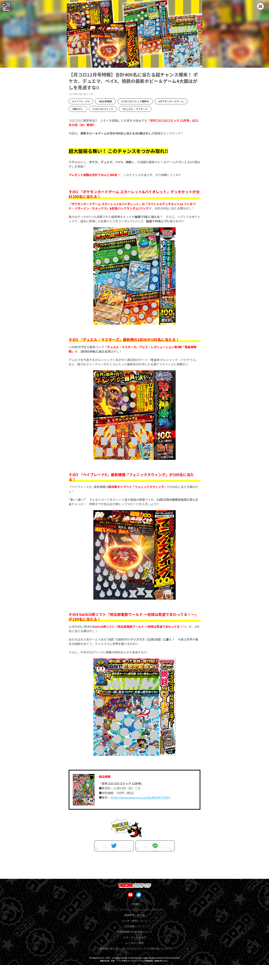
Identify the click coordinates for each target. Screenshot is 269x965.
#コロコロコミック (103, 109)
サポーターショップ (134, 937)
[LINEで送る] (155, 845)
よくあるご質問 (134, 943)
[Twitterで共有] (114, 845)
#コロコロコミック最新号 (135, 101)
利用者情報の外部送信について (134, 932)
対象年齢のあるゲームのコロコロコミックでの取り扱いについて (134, 948)
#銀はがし (77, 109)
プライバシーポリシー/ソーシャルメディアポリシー (134, 909)
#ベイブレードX (80, 101)
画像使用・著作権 (134, 915)
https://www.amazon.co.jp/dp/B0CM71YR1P (140, 797)
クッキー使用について (134, 921)
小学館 (134, 904)
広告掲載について (134, 926)
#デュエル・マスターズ (135, 109)
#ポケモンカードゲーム (171, 101)
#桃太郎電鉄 (105, 101)
